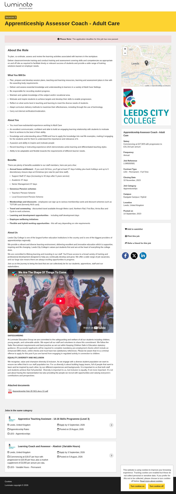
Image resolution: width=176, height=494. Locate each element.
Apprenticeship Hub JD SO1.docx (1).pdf (30, 391)
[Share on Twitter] (134, 255)
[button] (146, 63)
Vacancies (10, 17)
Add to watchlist (135, 229)
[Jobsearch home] (18, 5)
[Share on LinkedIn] (143, 255)
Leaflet (147, 86)
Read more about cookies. (151, 481)
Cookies (8, 481)
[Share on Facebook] (125, 255)
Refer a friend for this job (139, 243)
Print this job (133, 236)
